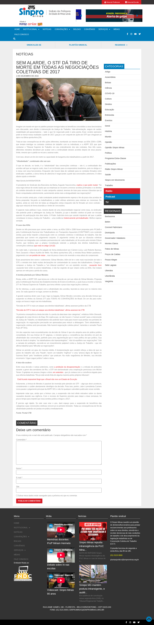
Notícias (47, 29)
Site (17, 487)
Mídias (117, 29)
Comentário (21, 440)
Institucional (30, 29)
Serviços (103, 29)
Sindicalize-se (34, 45)
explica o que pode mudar (87, 185)
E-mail (19, 478)
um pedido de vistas (37, 255)
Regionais (120, 45)
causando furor (95, 265)
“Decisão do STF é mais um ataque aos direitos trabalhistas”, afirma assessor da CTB (50, 310)
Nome (19, 468)
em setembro (58, 372)
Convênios (89, 29)
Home (17, 29)
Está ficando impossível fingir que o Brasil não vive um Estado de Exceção (47, 379)
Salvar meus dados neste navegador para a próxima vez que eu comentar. (47, 496)
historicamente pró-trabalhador (76, 218)
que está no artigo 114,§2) (44, 246)
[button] (81, 15)
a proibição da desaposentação (67, 367)
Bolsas (77, 29)
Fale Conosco (21, 34)
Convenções (61, 29)
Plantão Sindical (78, 45)
